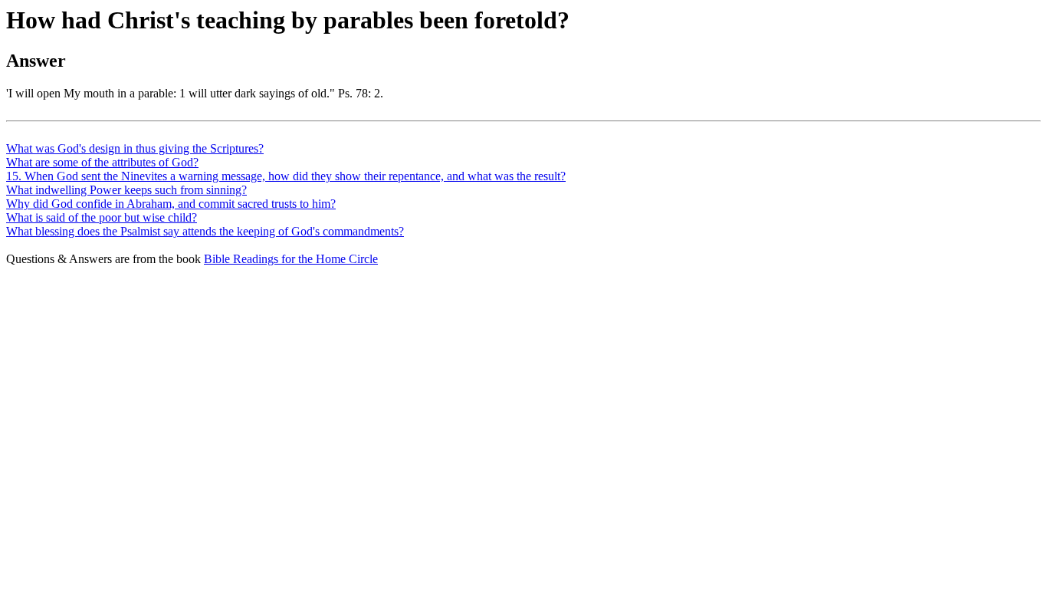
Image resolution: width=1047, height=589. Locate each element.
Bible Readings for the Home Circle (291, 258)
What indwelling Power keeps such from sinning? (126, 189)
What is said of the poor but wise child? (101, 217)
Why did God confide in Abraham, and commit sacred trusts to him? (171, 203)
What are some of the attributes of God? (102, 162)
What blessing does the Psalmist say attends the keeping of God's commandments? (205, 231)
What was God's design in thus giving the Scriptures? (135, 148)
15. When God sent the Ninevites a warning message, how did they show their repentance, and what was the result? (286, 176)
